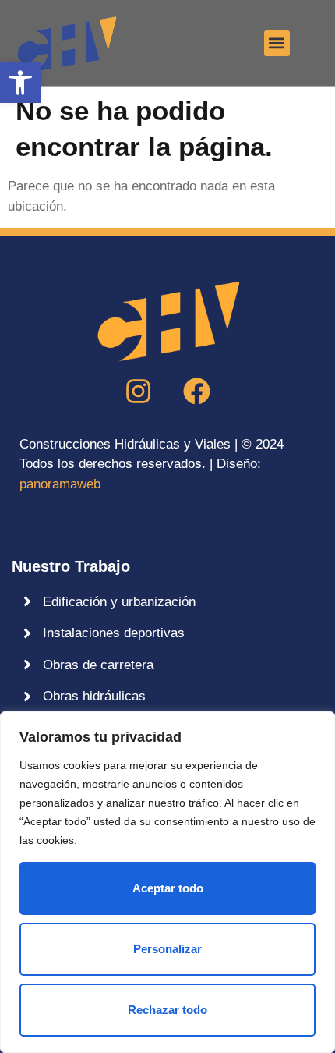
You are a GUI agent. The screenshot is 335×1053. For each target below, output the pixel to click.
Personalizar (167, 949)
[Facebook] (197, 391)
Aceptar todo (167, 888)
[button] (20, 82)
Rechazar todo (167, 1009)
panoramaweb (59, 484)
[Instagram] (138, 391)
